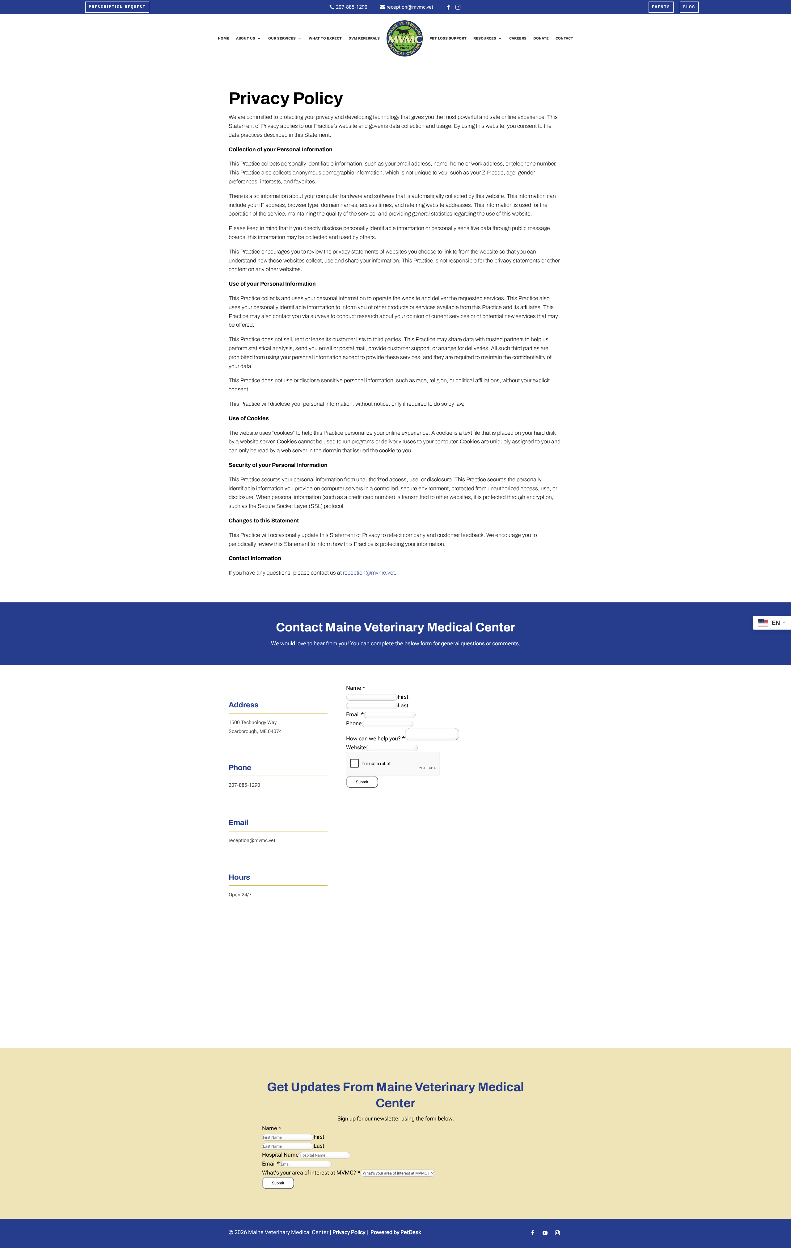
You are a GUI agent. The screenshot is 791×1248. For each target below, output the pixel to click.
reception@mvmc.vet (368, 573)
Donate (541, 38)
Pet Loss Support (448, 38)
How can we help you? (375, 738)
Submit (362, 782)
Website (356, 747)
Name (356, 688)
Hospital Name (280, 1154)
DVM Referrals (364, 38)
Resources (484, 38)
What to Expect (325, 38)
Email (355, 714)
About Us (245, 38)
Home (223, 38)
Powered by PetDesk (395, 1232)
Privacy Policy (348, 1232)
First (403, 696)
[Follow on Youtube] (545, 1233)
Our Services (282, 38)
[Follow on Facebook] (533, 1233)
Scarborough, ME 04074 (255, 731)
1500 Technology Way (253, 722)
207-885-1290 (244, 785)
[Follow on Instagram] (557, 1233)
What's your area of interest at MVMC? (311, 1172)
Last (403, 705)
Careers (518, 38)
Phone (354, 723)
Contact (564, 38)
